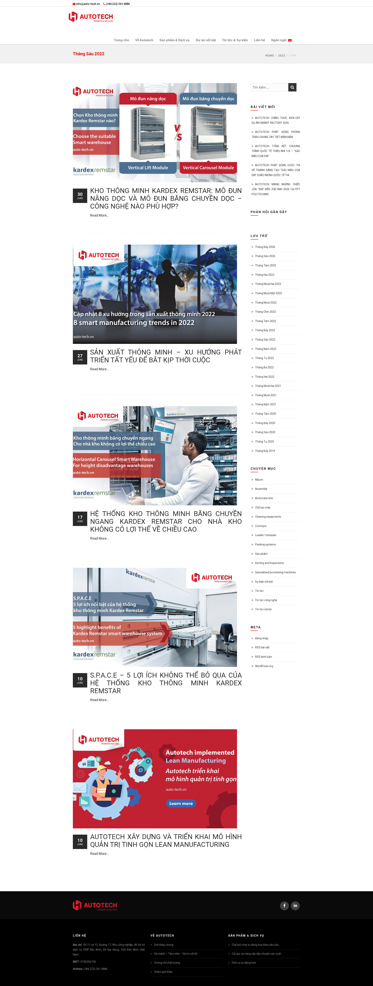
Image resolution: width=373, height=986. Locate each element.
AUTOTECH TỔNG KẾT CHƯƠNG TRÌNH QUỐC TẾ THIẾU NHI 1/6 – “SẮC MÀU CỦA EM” (276, 151)
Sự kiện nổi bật (264, 581)
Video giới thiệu (163, 971)
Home (270, 55)
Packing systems (265, 544)
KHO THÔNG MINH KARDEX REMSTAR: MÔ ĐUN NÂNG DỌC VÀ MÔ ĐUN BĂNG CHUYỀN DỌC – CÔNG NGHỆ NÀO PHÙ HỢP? (166, 198)
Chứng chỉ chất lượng (167, 962)
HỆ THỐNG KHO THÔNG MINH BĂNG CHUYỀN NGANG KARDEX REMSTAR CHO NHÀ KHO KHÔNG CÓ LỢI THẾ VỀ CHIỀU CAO (166, 521)
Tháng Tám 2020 (265, 413)
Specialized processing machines (275, 572)
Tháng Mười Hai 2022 (268, 283)
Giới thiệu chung (163, 944)
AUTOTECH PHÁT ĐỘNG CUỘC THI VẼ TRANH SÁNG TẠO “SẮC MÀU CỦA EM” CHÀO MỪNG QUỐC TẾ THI (276, 170)
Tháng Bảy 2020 (265, 423)
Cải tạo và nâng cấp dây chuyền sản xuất (256, 953)
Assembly (261, 488)
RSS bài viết (262, 647)
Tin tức (259, 590)
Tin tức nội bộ (263, 609)
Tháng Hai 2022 (264, 376)
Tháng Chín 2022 (265, 311)
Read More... (99, 215)
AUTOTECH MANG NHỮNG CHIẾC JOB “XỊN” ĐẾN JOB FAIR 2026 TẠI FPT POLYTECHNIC (276, 189)
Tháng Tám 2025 (265, 265)
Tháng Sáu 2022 (265, 339)
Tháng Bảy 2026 (265, 246)
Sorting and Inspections (269, 563)
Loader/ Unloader (265, 535)
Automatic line (264, 498)
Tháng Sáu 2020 (265, 432)
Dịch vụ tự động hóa (244, 962)
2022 (281, 55)
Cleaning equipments (268, 516)
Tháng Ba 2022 (264, 367)
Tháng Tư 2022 (264, 358)
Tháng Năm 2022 (265, 348)
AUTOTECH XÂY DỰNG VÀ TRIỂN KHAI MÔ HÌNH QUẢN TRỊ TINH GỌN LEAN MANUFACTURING (166, 841)
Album (259, 479)
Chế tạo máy (262, 507)
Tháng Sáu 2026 (265, 256)
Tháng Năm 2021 (265, 404)
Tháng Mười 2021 (266, 395)
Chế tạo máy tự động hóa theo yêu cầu (255, 944)
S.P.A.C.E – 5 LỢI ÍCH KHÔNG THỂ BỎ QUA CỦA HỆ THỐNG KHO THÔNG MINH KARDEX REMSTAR (166, 683)
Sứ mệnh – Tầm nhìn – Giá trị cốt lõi (175, 953)
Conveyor (261, 526)
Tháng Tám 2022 (265, 321)
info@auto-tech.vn (88, 3)
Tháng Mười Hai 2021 (268, 385)
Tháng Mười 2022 (266, 302)
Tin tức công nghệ (266, 600)
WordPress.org (264, 666)
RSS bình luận (263, 656)
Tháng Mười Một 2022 (268, 293)
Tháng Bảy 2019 (265, 450)
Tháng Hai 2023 (264, 274)
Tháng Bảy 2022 (265, 330)
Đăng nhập (261, 638)
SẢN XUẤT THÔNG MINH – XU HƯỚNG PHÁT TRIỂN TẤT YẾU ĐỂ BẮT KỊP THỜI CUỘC (166, 356)
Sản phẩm (261, 553)
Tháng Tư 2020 (264, 441)
